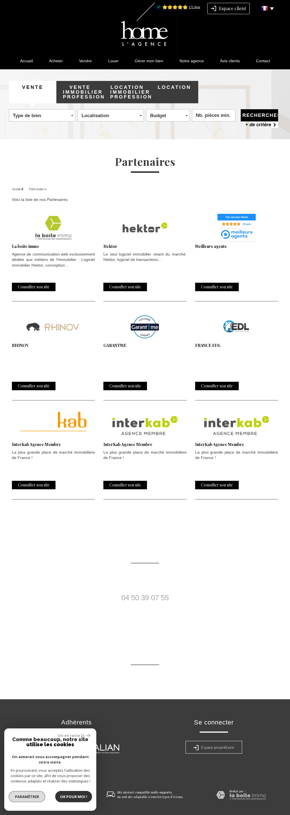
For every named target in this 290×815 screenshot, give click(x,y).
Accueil (26, 61)
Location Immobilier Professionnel (130, 92)
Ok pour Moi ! (73, 796)
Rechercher (260, 115)
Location (174, 87)
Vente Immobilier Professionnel (83, 92)
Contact (263, 61)
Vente (32, 87)
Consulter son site (34, 286)
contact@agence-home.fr (145, 610)
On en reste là (71, 735)
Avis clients (230, 61)
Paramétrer (27, 796)
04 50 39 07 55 (145, 597)
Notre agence (192, 61)
